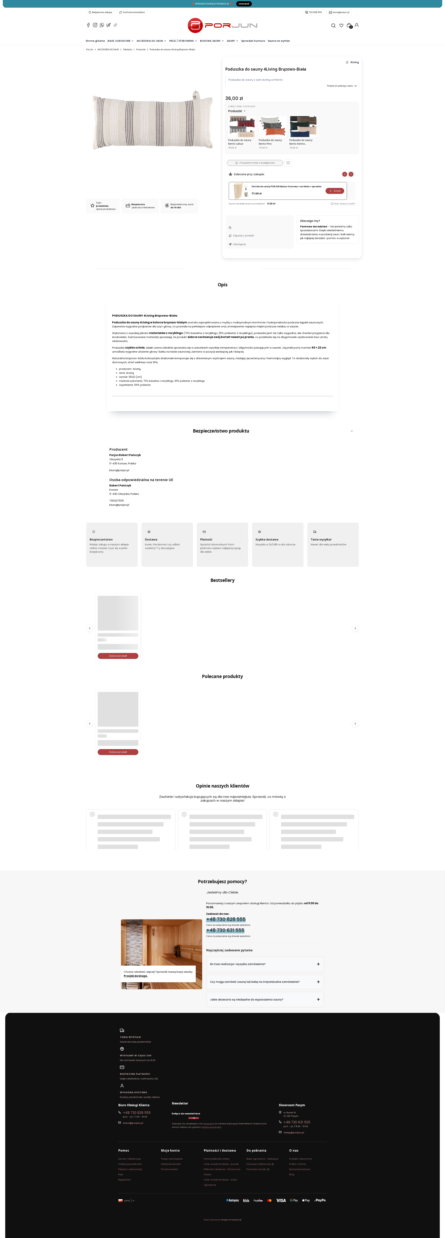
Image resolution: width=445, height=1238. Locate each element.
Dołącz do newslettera (186, 1113)
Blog (291, 1174)
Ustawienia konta (171, 1164)
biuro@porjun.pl (341, 12)
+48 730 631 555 (225, 930)
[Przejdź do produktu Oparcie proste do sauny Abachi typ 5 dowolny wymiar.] (118, 616)
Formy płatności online (216, 1158)
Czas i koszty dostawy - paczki (221, 1164)
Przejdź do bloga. (136, 976)
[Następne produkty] (355, 628)
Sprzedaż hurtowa (299, 1169)
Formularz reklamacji (258, 1164)
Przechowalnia (169, 1169)
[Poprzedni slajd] (344, 174)
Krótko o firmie (297, 1164)
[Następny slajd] (351, 174)
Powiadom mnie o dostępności (257, 162)
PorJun (89, 49)
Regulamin (209, 1123)
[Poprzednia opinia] (89, 820)
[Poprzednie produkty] (89, 628)
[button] (288, 163)
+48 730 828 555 (226, 919)
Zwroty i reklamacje (129, 1158)
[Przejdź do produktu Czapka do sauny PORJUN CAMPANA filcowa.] (118, 712)
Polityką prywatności (211, 1127)
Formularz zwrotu (256, 1169)
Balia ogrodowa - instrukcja (262, 1158)
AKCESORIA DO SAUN (108, 49)
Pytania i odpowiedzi (130, 1169)
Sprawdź (244, 3)
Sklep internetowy (221, 1219)
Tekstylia (127, 49)
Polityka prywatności (130, 1164)
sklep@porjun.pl (294, 1132)
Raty (120, 1174)
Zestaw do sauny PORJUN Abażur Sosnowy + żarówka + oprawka (286, 186)
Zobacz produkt (118, 656)
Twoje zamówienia (172, 1158)
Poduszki (140, 49)
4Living (354, 62)
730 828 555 (315, 12)
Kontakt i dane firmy (300, 1158)
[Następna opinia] (355, 820)
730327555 (116, 500)
